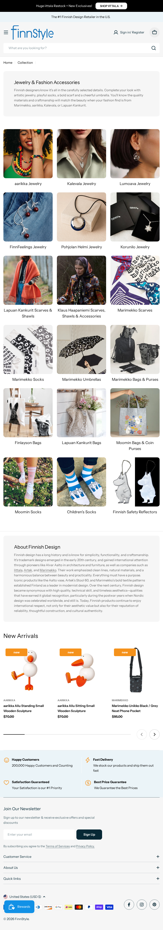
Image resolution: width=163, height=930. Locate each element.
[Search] (153, 48)
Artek (28, 570)
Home (7, 63)
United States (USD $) (25, 897)
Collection (25, 63)
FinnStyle (22, 919)
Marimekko (48, 570)
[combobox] (81, 48)
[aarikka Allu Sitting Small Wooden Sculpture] (81, 670)
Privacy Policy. (85, 846)
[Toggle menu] (5, 32)
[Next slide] (154, 734)
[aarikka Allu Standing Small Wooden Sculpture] (27, 670)
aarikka (9, 700)
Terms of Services (58, 846)
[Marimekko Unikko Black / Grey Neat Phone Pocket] (136, 670)
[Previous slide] (142, 734)
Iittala (18, 570)
